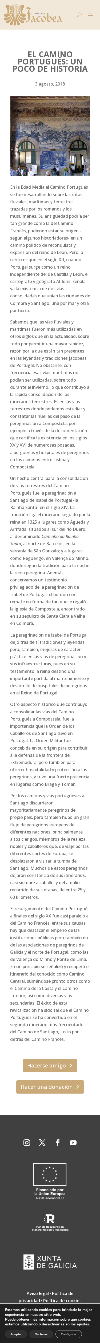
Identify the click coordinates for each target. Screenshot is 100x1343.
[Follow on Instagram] (27, 1143)
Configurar (69, 1334)
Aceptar (16, 1334)
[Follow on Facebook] (58, 1143)
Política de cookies (62, 1301)
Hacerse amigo (46, 1065)
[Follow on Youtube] (73, 1143)
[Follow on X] (42, 1143)
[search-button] (79, 15)
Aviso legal (38, 1293)
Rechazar (41, 1334)
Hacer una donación (47, 1086)
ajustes (83, 1324)
